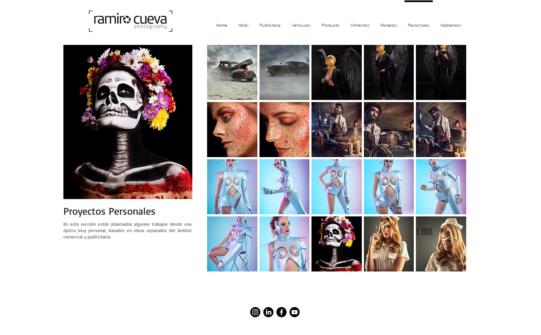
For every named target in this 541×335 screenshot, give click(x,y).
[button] (232, 72)
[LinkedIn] (268, 312)
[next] (448, 166)
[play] (448, 264)
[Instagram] (255, 312)
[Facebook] (281, 312)
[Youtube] (295, 312)
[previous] (225, 166)
